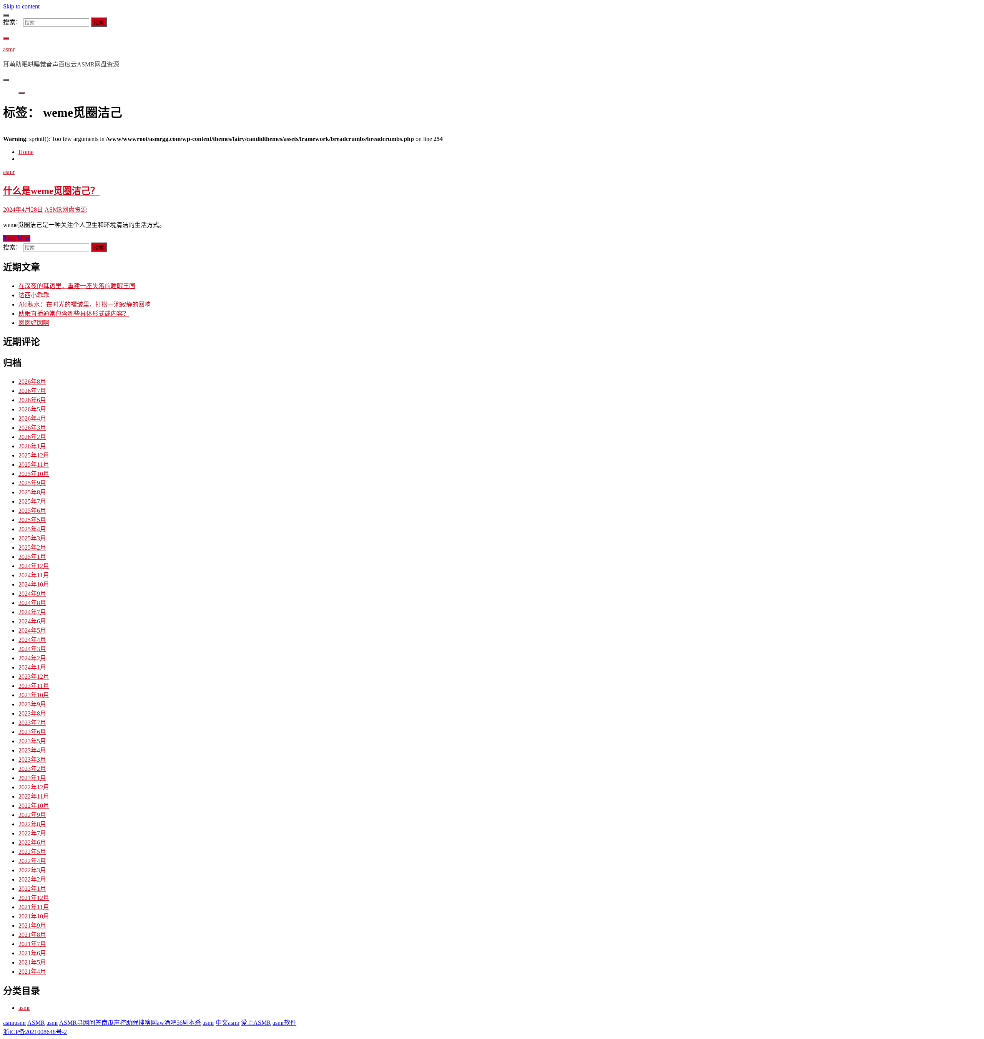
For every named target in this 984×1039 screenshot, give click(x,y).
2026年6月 (32, 400)
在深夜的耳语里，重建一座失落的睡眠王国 (76, 286)
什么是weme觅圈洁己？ (51, 191)
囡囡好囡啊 (33, 323)
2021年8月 (32, 934)
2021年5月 (32, 962)
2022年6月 (32, 842)
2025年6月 (32, 510)
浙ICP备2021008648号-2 (35, 1032)
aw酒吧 (166, 1022)
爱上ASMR (256, 1022)
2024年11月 (33, 575)
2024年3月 (32, 649)
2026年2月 (32, 437)
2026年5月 (32, 409)
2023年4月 (32, 750)
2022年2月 (32, 879)
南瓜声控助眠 (119, 1022)
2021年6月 (32, 953)
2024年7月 (32, 612)
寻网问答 (89, 1022)
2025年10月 (33, 474)
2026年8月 (32, 381)
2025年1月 (32, 556)
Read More (16, 238)
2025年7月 (32, 501)
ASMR (36, 1022)
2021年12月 (33, 898)
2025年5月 (32, 520)
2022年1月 (32, 888)
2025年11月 (33, 464)
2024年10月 (33, 584)
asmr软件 (284, 1022)
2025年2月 (32, 547)
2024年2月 (32, 658)
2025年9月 (32, 483)
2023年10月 (33, 695)
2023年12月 (33, 676)
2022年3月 (32, 870)
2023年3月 (32, 759)
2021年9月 (32, 925)
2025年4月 (32, 529)
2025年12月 (33, 455)
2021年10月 (33, 916)
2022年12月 (33, 787)
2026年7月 (32, 391)
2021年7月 (32, 944)
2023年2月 (32, 769)
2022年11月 (33, 796)
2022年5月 (32, 851)
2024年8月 (32, 603)
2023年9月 (32, 704)
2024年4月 (32, 639)
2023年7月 (32, 722)
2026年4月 (32, 418)
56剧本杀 (188, 1022)
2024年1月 (32, 667)
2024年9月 (32, 593)
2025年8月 (32, 492)
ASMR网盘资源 (66, 209)
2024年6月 (32, 621)
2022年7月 (32, 833)
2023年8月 (32, 713)
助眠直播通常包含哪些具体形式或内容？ (73, 313)
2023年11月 (33, 686)
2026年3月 (32, 427)
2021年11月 (33, 907)
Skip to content (21, 6)
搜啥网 (147, 1022)
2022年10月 (33, 805)
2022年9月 (32, 815)
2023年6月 (32, 732)
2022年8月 (32, 824)
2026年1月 (32, 446)
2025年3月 (32, 538)
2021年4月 (32, 971)
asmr (9, 49)
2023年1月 (32, 778)
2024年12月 (33, 566)
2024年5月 (32, 630)
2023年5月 (32, 741)
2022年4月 (32, 861)
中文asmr (227, 1022)
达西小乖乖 (33, 295)
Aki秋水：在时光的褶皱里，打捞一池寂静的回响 (84, 304)
